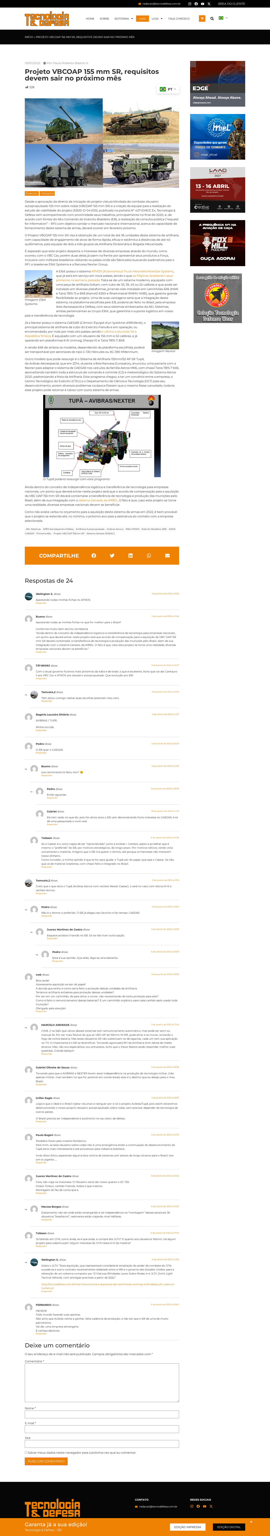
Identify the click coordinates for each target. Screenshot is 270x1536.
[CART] (202, 18)
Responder (41, 603)
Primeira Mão (43, 533)
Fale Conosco (179, 18)
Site (27, 1438)
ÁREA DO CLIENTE (231, 4)
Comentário (34, 1361)
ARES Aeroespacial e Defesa (58, 529)
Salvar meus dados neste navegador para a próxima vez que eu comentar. (82, 1452)
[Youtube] (202, 4)
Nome (30, 1408)
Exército (32, 193)
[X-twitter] (209, 4)
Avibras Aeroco (115, 529)
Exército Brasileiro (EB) (154, 529)
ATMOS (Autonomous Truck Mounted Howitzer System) (132, 271)
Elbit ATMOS (132, 529)
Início (29, 37)
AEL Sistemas (33, 529)
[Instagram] (189, 4)
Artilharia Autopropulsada (90, 529)
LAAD (142, 18)
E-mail (30, 1423)
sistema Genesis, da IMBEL (98, 500)
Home (90, 18)
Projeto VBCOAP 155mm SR (68, 533)
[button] (212, 18)
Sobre (104, 18)
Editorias (122, 18)
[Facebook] (196, 4)
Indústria (47, 193)
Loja (155, 18)
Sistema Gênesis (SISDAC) (101, 533)
